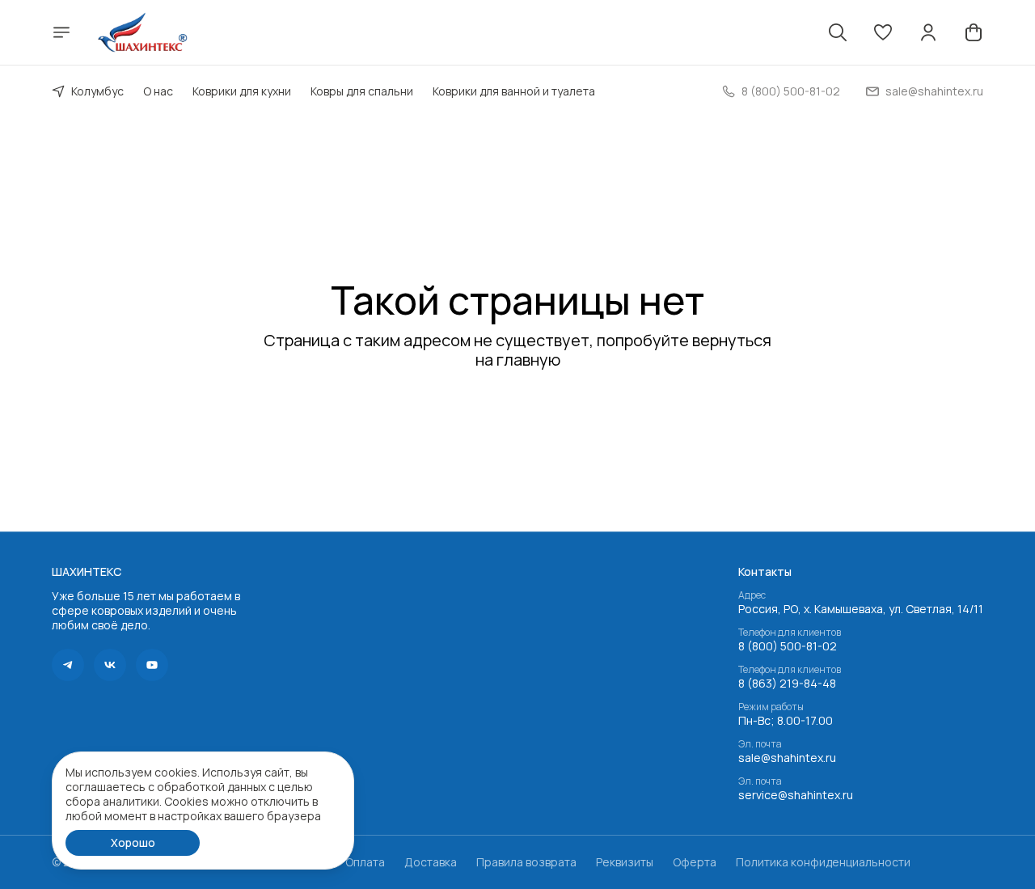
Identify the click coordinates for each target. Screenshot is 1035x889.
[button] (883, 32)
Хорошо (133, 842)
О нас (158, 91)
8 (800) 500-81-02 (787, 646)
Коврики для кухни (241, 91)
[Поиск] (837, 32)
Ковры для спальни (361, 91)
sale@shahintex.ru (787, 758)
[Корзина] (973, 32)
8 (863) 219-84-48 (787, 683)
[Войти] (928, 32)
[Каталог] (61, 32)
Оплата (365, 862)
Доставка (430, 862)
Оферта (694, 862)
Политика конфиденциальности (823, 862)
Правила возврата (526, 862)
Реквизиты (624, 862)
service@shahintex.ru (795, 795)
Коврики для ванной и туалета (514, 91)
